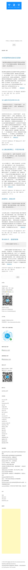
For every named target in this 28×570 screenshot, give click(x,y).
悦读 (3, 432)
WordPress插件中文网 (6, 482)
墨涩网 (3, 473)
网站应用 (18, 91)
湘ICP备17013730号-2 (11, 563)
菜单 (14, 44)
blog (3, 232)
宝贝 (14, 93)
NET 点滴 (4, 412)
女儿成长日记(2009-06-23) (10, 100)
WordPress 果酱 (5, 464)
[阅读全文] (22, 88)
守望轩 (8, 561)
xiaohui (3, 459)
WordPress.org (5, 500)
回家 (8, 93)
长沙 (19, 232)
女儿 (6, 142)
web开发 (3, 421)
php (2, 414)
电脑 (20, 192)
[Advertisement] (14, 25)
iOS (2, 405)
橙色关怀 (15, 232)
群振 (3, 480)
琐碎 (17, 192)
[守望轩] (14, 6)
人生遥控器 (4, 192)
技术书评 (4, 433)
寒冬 (6, 269)
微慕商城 (4, 455)
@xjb (11, 309)
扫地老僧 (4, 457)
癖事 (3, 478)
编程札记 (4, 439)
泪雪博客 (4, 466)
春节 (9, 269)
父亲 (17, 93)
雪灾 (22, 232)
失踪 (11, 93)
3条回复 (3, 234)
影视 (3, 428)
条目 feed (4, 496)
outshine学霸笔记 (5, 486)
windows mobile (5, 423)
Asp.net (3, 399)
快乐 (14, 192)
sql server (4, 415)
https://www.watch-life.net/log (14, 322)
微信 (3, 430)
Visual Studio (5, 417)
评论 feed (4, 498)
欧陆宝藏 (4, 477)
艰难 (11, 269)
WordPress (4, 424)
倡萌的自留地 (5, 469)
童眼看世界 (4, 437)
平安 (11, 232)
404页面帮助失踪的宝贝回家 (11, 58)
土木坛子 (4, 462)
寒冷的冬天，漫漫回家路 (10, 239)
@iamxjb (14, 311)
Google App (4, 403)
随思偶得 (23, 91)
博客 (5, 232)
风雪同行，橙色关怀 (8, 199)
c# (2, 401)
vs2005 (3, 419)
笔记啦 (3, 471)
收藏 (3, 435)
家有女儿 (18, 140)
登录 (3, 495)
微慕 (3, 451)
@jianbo (7, 307)
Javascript (4, 408)
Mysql (3, 410)
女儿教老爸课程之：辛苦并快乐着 (13, 149)
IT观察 (3, 406)
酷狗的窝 (4, 460)
